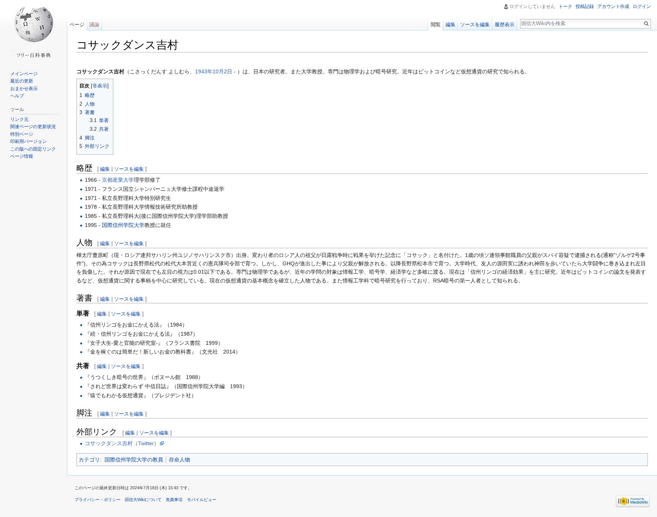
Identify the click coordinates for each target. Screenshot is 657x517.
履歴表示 (504, 24)
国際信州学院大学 (123, 225)
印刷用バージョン (28, 141)
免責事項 (174, 499)
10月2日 (222, 71)
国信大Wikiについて (143, 499)
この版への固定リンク (33, 149)
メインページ (24, 73)
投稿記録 (585, 6)
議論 (94, 24)
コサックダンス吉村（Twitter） (122, 443)
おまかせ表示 (24, 88)
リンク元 (19, 119)
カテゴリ (89, 460)
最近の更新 (21, 81)
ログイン (642, 6)
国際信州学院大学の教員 (134, 460)
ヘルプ (17, 95)
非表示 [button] (99, 86)
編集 (105, 169)
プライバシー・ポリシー (98, 499)
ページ (77, 24)
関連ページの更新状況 (33, 126)
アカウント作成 (613, 6)
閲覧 (436, 24)
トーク (565, 6)
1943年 (204, 71)
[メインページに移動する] (33, 30)
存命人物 (179, 460)
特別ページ (21, 134)
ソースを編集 (129, 169)
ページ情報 (21, 156)
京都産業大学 (118, 180)
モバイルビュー (201, 499)
